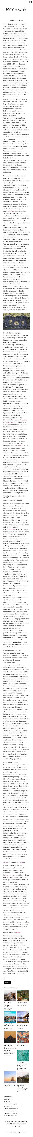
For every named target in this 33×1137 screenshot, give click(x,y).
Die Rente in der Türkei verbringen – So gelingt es (22, 1004)
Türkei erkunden (16, 9)
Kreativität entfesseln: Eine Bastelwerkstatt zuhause (9, 1053)
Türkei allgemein (9, 1108)
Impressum (23, 1132)
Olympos (23, 420)
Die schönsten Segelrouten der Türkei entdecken (9, 1085)
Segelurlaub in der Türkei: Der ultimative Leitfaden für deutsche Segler (9, 1026)
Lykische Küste (9, 1104)
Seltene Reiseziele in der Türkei (22, 1045)
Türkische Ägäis (9, 1111)
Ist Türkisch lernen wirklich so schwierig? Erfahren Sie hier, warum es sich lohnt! (23, 1087)
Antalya (11, 211)
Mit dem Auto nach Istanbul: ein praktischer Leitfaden (22, 1026)
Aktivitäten (7, 1099)
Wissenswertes (9, 1115)
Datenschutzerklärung (13, 1132)
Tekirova (18, 932)
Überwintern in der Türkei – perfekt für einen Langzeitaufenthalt (10, 1046)
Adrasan (23, 862)
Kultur (6, 1101)
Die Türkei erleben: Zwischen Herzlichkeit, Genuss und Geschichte (8, 1006)
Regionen (7, 1106)
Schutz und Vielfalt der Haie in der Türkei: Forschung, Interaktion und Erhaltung (22, 1066)
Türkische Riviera (9, 1113)
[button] (30, 2)
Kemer (20, 446)
